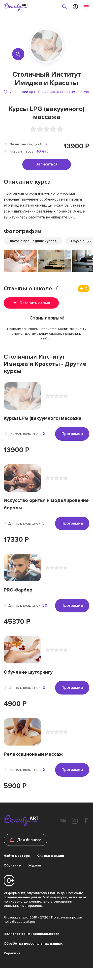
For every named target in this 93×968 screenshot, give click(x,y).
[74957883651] (18, 54)
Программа (72, 433)
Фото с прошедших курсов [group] (33, 241)
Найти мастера (17, 856)
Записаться (47, 164)
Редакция (12, 953)
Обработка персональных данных (33, 943)
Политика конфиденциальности (31, 934)
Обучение (12, 865)
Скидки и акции (50, 856)
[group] (20, 261)
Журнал (34, 865)
